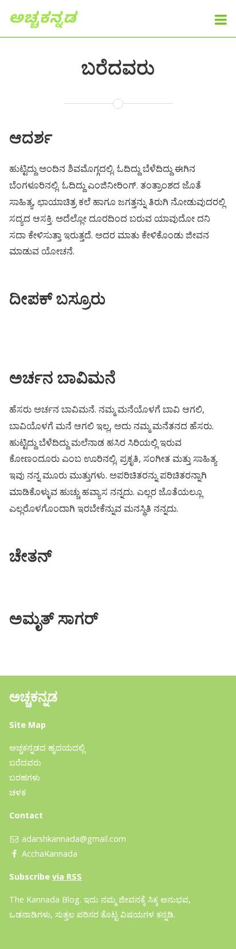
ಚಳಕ (17, 792)
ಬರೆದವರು (25, 762)
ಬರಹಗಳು (24, 777)
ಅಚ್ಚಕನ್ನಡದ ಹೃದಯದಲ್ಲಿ (47, 747)
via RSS (67, 876)
